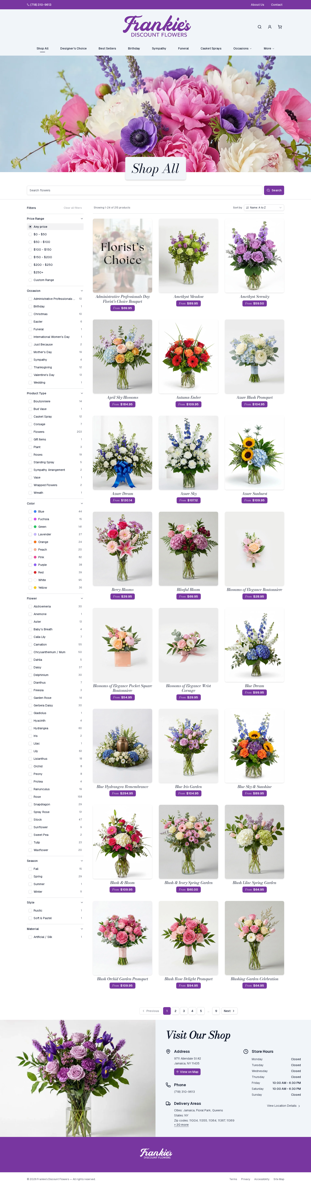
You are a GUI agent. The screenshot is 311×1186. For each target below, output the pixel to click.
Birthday (134, 48)
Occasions (241, 48)
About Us (257, 5)
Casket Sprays (211, 48)
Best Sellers (107, 48)
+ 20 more (181, 1125)
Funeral (183, 48)
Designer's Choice (73, 48)
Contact (276, 5)
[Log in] (270, 27)
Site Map (279, 1179)
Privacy (245, 1179)
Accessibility (261, 1179)
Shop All (42, 48)
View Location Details (282, 1106)
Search (277, 190)
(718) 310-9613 (40, 5)
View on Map (189, 1072)
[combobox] (264, 207)
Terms (233, 1179)
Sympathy (159, 48)
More (267, 48)
